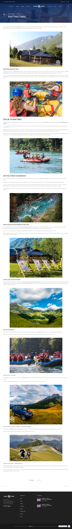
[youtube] (62, 1)
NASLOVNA (11, 6)
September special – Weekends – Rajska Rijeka (47, 499)
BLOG (55, 6)
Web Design (16, 526)
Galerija (21, 508)
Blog (19, 14)
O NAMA (17, 6)
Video (21, 516)
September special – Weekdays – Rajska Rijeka (47, 505)
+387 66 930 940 (12, 1)
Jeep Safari (22, 506)
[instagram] (64, 1)
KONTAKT (60, 6)
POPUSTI (28, 6)
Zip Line (21, 503)
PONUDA (22, 6)
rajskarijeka (12, 14)
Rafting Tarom (22, 511)
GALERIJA (50, 6)
